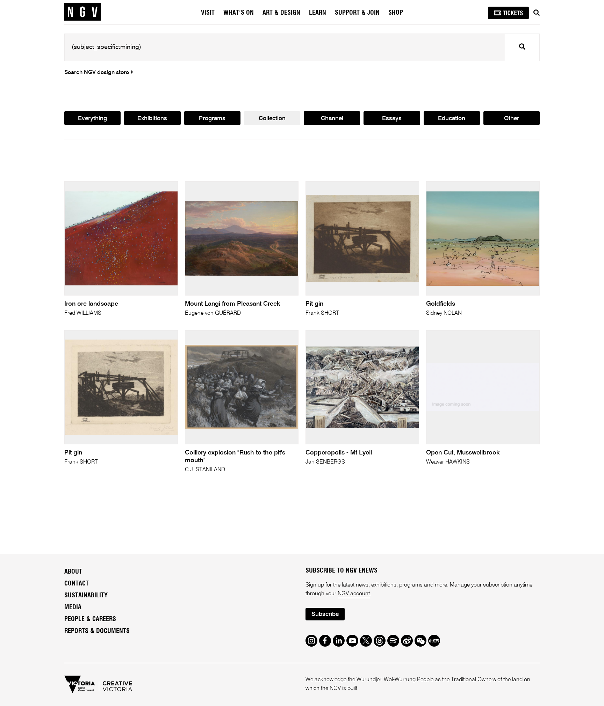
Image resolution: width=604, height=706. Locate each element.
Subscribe (325, 614)
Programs (212, 119)
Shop (395, 13)
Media (72, 607)
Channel (332, 119)
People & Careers (90, 619)
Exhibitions (152, 119)
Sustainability (86, 595)
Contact (76, 584)
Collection (272, 119)
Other (511, 119)
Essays (392, 119)
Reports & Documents (97, 631)
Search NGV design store (97, 72)
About (73, 572)
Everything (92, 119)
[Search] (536, 13)
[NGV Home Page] (82, 12)
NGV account (354, 594)
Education (451, 119)
